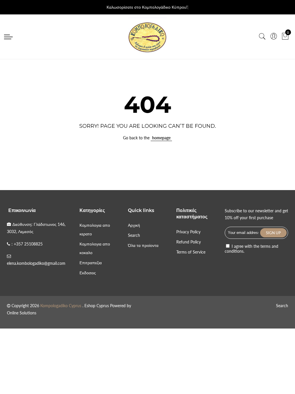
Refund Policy (188, 241)
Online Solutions (21, 312)
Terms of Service (190, 251)
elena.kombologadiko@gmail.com (36, 263)
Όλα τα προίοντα (143, 245)
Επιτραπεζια (91, 262)
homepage (161, 137)
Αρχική (134, 225)
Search (134, 235)
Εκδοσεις (88, 272)
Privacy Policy (188, 231)
